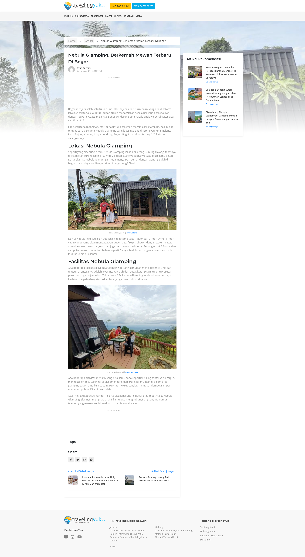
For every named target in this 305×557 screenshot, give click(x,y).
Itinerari (129, 16)
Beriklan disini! (120, 6)
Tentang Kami (207, 527)
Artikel (118, 16)
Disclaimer (205, 539)
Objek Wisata (82, 16)
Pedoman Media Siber (212, 535)
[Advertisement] (126, 93)
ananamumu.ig (131, 372)
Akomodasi (97, 16)
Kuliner (68, 16)
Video (139, 16)
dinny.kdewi (131, 232)
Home (72, 41)
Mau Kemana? (142, 6)
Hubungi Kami (207, 531)
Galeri (108, 16)
